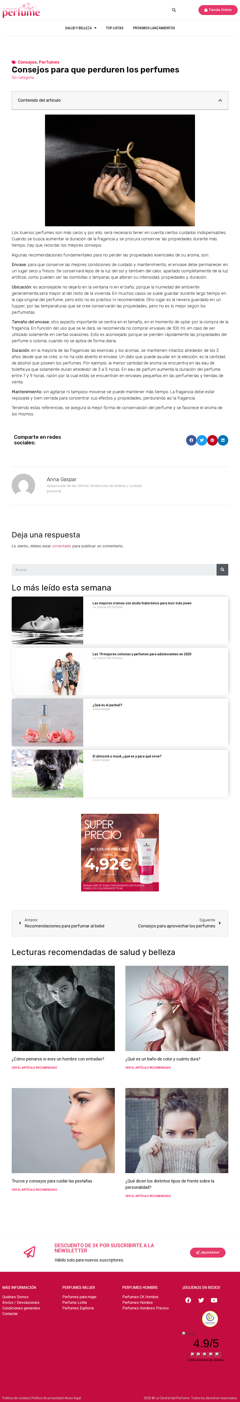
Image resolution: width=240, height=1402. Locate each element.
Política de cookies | (17, 1398)
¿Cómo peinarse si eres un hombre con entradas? (58, 1058)
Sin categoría (23, 77)
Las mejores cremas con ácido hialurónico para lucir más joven (142, 603)
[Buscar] (222, 570)
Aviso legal (73, 1398)
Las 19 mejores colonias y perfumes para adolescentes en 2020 (142, 654)
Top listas (115, 28)
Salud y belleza (78, 28)
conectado (61, 546)
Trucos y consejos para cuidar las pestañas (52, 1181)
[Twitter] (201, 1300)
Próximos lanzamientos (154, 28)
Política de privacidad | (48, 1398)
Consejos (27, 62)
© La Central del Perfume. (171, 1398)
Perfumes (49, 62)
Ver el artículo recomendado (34, 1067)
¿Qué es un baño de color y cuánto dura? (162, 1058)
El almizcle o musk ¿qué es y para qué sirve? (127, 756)
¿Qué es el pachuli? (107, 705)
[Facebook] (188, 1300)
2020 (148, 1398)
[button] (218, 10)
